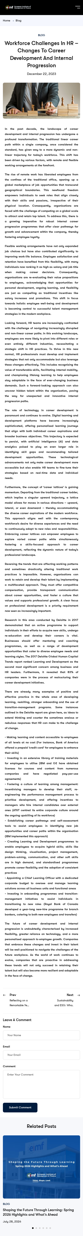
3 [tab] (40, 1228)
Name (6, 1026)
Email (6, 1046)
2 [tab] (36, 1228)
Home (6, 20)
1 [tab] (33, 1228)
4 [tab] (43, 1228)
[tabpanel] (41, 1179)
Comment (9, 1066)
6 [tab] (50, 1228)
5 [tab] (46, 1228)
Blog (18, 20)
